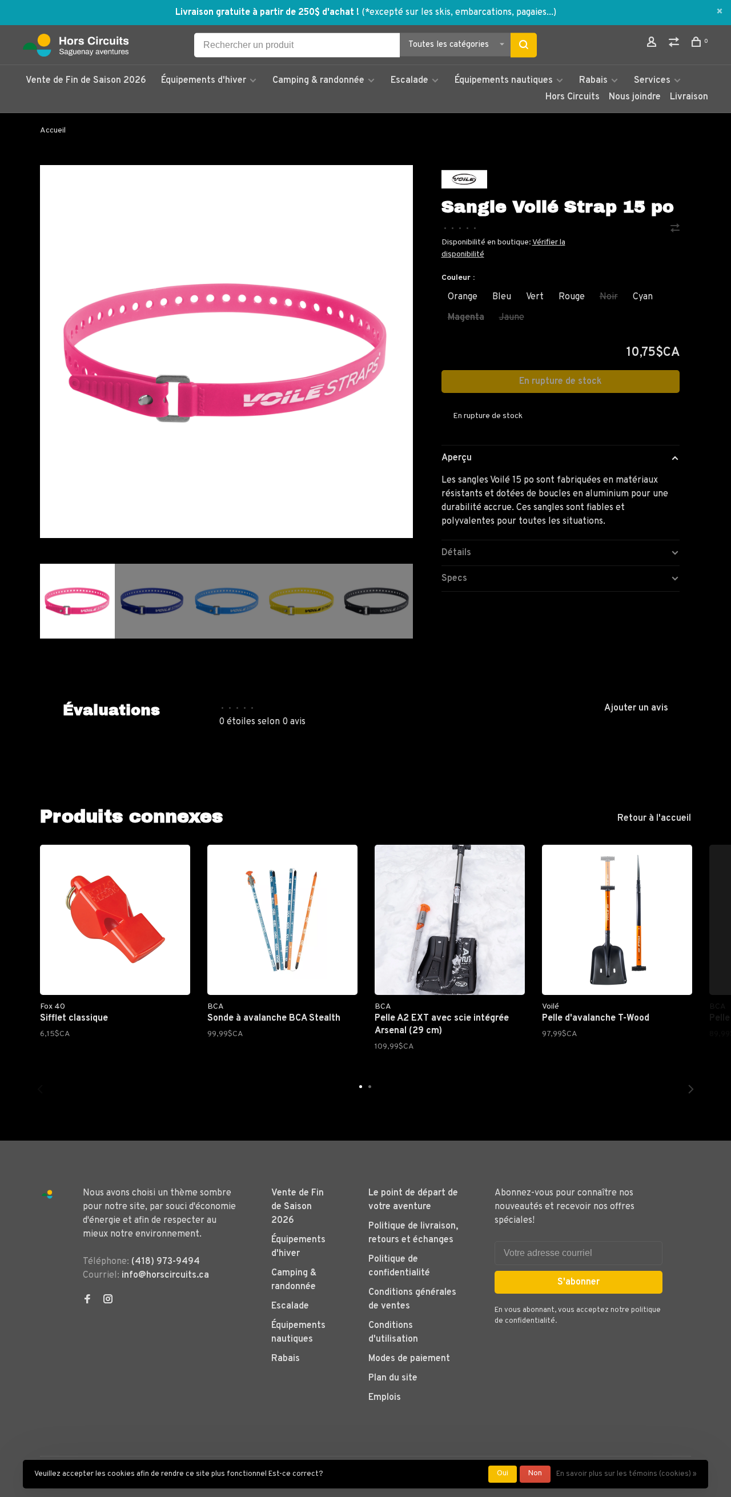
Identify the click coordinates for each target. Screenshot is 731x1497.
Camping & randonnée (318, 80)
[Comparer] (675, 44)
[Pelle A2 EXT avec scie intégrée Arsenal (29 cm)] (450, 920)
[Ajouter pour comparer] (675, 229)
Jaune (511, 317)
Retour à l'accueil (654, 818)
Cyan (643, 297)
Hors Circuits (572, 97)
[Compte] (653, 44)
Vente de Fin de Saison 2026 (86, 80)
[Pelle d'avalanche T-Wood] (617, 920)
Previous (40, 1089)
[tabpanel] (226, 351)
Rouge (572, 297)
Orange (462, 297)
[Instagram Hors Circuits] (108, 1300)
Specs (454, 578)
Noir (609, 297)
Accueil (53, 130)
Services (652, 80)
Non (535, 1473)
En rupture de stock (560, 381)
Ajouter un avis (636, 708)
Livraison (689, 97)
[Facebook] (87, 1300)
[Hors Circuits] (47, 1194)
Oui (502, 1473)
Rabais (594, 80)
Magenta (466, 317)
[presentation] (77, 601)
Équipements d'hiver (203, 80)
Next (418, 667)
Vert (535, 297)
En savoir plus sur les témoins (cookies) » (626, 1474)
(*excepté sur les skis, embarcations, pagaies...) (459, 12)
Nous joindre (635, 97)
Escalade (409, 80)
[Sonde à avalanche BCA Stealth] (282, 920)
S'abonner (578, 1282)
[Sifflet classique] (115, 920)
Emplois (384, 1397)
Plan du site (392, 1378)
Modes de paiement (409, 1358)
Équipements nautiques (504, 80)
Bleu (501, 297)
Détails (456, 553)
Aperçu (456, 458)
